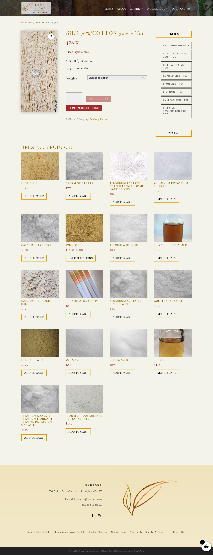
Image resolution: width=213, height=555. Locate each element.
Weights (71, 78)
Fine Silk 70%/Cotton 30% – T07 (175, 111)
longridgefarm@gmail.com (83, 499)
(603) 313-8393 (92, 504)
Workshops (156, 9)
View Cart (174, 133)
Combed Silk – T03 (175, 76)
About (122, 9)
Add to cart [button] (34, 196)
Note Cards (136, 532)
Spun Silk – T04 (173, 84)
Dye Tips (174, 34)
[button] (51, 37)
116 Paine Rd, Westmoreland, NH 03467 (75, 491)
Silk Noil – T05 (173, 91)
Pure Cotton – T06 (175, 99)
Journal (178, 9)
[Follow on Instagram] (99, 515)
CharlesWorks (139, 551)
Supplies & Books (154, 532)
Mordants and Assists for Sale (69, 532)
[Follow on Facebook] (92, 515)
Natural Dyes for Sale (38, 532)
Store (135, 9)
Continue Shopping (84, 108)
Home (109, 9)
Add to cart (98, 98)
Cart (183, 532)
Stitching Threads (33, 22)
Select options (81, 258)
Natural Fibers (118, 532)
